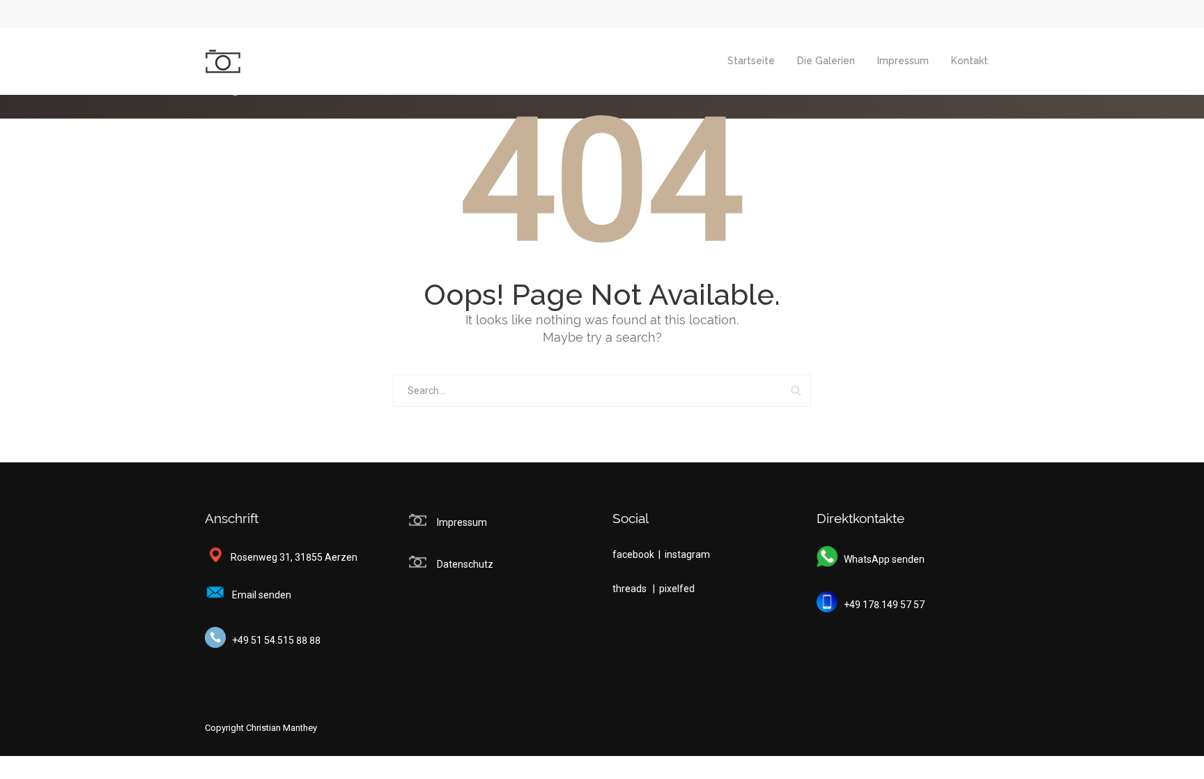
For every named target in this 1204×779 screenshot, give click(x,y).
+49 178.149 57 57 (881, 604)
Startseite (751, 60)
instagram (687, 554)
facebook (634, 554)
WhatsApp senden (881, 559)
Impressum (903, 60)
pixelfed (677, 588)
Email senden (258, 594)
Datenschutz (465, 564)
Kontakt (969, 60)
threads (630, 588)
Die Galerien (826, 60)
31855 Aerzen (326, 557)
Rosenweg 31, (258, 557)
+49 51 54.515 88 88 (273, 640)
